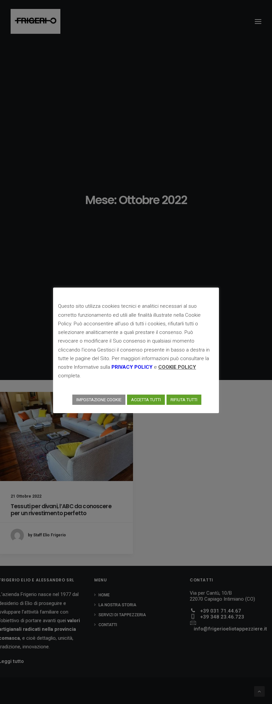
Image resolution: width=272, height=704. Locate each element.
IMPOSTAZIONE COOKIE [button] (98, 399)
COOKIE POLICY (177, 367)
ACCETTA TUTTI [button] (146, 399)
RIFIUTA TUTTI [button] (183, 399)
